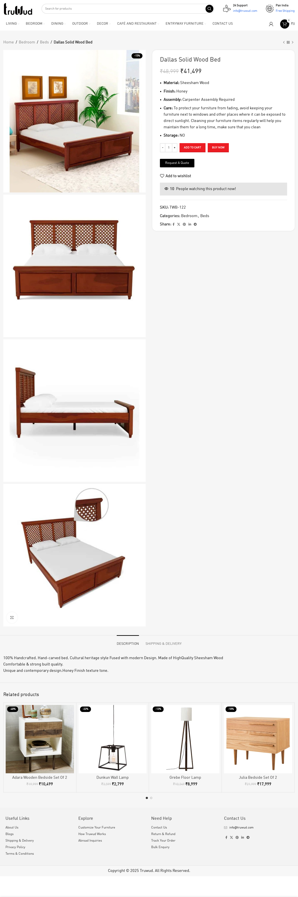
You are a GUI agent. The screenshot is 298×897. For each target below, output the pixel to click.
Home (8, 42)
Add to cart (192, 147)
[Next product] (292, 42)
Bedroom (27, 42)
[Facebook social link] (173, 224)
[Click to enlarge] (12, 617)
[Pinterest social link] (184, 224)
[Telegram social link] (195, 224)
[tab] (128, 641)
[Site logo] (18, 8)
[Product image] (40, 739)
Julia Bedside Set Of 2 (258, 778)
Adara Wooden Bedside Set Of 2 (39, 778)
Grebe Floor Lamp (185, 778)
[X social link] (179, 224)
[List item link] (258, 827)
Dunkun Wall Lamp (112, 778)
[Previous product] (284, 42)
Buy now (218, 147)
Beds (44, 42)
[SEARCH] (209, 9)
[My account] (271, 24)
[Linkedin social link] (189, 224)
